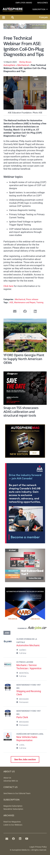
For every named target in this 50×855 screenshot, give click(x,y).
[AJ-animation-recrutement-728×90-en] (25, 28)
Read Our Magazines (12, 822)
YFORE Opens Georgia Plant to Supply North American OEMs (23, 359)
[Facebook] (13, 838)
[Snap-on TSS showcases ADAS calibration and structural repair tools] (25, 388)
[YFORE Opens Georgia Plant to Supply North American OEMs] (25, 335)
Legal (31, 847)
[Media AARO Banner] (25, 620)
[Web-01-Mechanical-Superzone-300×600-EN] (25, 542)
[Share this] (25, 311)
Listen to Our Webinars (12, 825)
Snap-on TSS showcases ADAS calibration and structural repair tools (21, 412)
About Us (7, 778)
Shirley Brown (25, 62)
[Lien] (25, 628)
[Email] (6, 838)
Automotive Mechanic (28, 645)
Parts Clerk (22, 717)
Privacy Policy (41, 847)
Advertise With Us (10, 781)
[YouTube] (26, 838)
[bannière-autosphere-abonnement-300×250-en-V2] (25, 581)
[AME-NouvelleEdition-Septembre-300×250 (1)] (25, 457)
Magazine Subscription (12, 806)
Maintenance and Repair (24, 302)
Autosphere (9, 65)
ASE (11, 302)
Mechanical (23, 65)
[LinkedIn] (20, 838)
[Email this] (15, 311)
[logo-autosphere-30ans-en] (12, 9)
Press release (32, 299)
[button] (47, 9)
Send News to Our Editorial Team (16, 793)
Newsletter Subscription (13, 809)
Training (39, 302)
